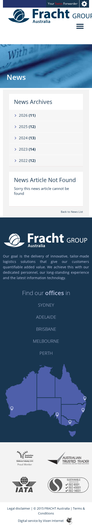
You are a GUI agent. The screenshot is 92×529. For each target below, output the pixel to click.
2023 (27, 149)
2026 (27, 115)
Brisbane (46, 329)
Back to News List (72, 212)
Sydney (46, 305)
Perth (46, 353)
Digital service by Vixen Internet (41, 521)
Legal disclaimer (18, 508)
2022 (27, 160)
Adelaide (46, 317)
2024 (27, 137)
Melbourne (46, 341)
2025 (27, 126)
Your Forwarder (63, 3)
